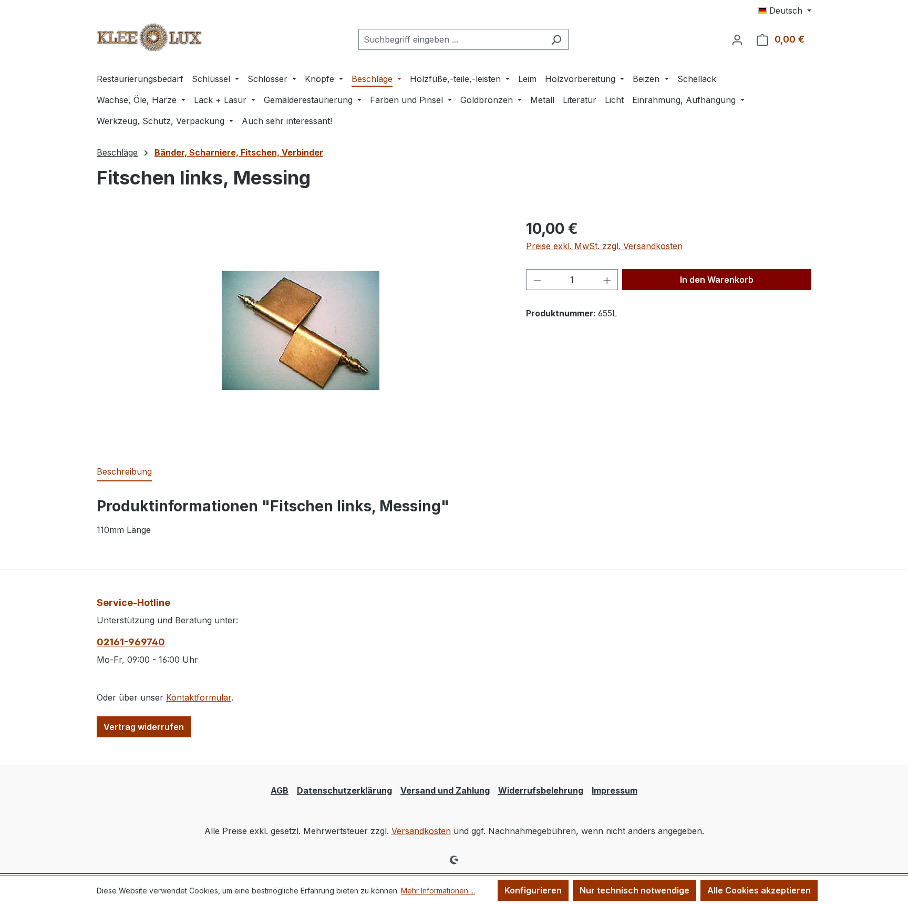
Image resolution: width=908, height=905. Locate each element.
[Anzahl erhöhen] (607, 279)
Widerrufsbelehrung (540, 790)
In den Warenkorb (717, 279)
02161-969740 (131, 641)
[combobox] (451, 39)
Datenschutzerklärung (344, 790)
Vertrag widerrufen (144, 727)
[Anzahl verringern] (537, 279)
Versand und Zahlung (445, 790)
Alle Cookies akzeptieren (759, 890)
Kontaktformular (198, 697)
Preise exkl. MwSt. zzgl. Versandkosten (604, 246)
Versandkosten (421, 831)
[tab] (124, 471)
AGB (279, 790)
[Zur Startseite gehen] (149, 37)
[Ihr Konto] (737, 39)
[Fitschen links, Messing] (300, 330)
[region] (300, 331)
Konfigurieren (533, 890)
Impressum (614, 790)
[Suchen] (556, 39)
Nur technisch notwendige (634, 890)
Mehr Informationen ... (438, 890)
